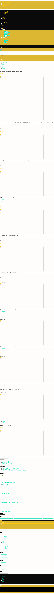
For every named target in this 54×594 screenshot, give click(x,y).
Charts (3, 17)
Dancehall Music (44, 518)
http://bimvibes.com (4, 554)
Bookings (3, 30)
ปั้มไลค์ (3, 468)
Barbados (31, 518)
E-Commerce (5, 5)
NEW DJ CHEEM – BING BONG (7, 463)
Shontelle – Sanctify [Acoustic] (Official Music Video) (9, 389)
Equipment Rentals (7, 35)
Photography (6, 40)
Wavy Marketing (7, 546)
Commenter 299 (4, 470)
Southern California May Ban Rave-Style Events (15, 471)
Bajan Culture (19, 518)
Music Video (49, 518)
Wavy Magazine (5, 6)
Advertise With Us (6, 1)
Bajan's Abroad (4, 62)
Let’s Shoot (6, 11)
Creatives (3, 18)
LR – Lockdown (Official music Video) (7, 353)
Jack (2, 469)
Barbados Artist (34, 518)
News (3, 23)
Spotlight (3, 125)
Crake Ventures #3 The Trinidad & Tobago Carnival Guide (12, 469)
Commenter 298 (4, 471)
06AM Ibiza (4, 592)
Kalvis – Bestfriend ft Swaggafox (6, 129)
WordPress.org (4, 569)
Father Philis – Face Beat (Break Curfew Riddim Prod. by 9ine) (11, 71)
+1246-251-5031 (3, 562)
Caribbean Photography (7, 4)
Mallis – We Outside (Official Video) (6, 166)
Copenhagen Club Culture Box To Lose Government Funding (17, 470)
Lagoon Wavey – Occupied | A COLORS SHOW (8, 241)
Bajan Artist (16, 518)
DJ (2, 63)
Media (3, 20)
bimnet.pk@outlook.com (4, 557)
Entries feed (4, 567)
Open (3, 26)
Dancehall (41, 518)
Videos (5, 21)
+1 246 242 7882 (3, 555)
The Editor (1, 73)
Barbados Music (38, 518)
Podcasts (5, 22)
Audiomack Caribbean (10, 518)
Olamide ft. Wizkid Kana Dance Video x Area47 (12, 468)
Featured (3, 65)
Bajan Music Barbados (27, 518)
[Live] (3, 24)
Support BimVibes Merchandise (8, 2)
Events (3, 19)
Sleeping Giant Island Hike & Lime (10, 545)
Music (3, 67)
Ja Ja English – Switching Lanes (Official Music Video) (9, 279)
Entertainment (6, 15)
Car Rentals (6, 13)
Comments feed (4, 568)
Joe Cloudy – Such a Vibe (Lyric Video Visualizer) (8, 316)
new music (52, 518)
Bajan (14, 518)
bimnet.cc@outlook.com (4, 563)
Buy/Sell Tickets (5, 3)
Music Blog (3, 68)
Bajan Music (22, 518)
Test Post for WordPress (5, 462)
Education (5, 14)
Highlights (3, 66)
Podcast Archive (7, 549)
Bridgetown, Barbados (4, 558)
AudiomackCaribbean (5, 518)
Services (5, 16)
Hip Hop (3, 199)
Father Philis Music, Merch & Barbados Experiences (9, 461)
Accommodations (7, 12)
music (47, 518)
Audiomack (1, 518)
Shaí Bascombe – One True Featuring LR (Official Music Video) (11, 204)
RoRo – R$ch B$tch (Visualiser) (5, 425)
